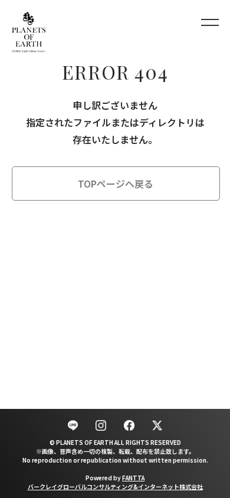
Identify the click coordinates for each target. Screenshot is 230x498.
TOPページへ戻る (115, 183)
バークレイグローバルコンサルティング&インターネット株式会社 (115, 486)
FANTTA (133, 477)
